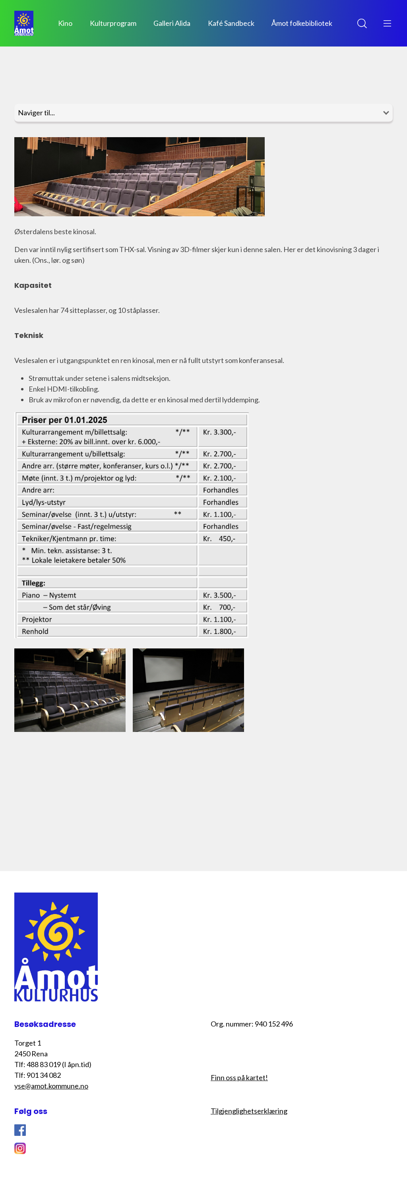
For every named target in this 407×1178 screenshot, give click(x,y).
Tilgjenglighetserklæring (249, 1110)
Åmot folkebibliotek (301, 23)
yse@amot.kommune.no (51, 1085)
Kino (65, 23)
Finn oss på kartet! (239, 1077)
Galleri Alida (171, 23)
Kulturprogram (113, 23)
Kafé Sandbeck (231, 23)
